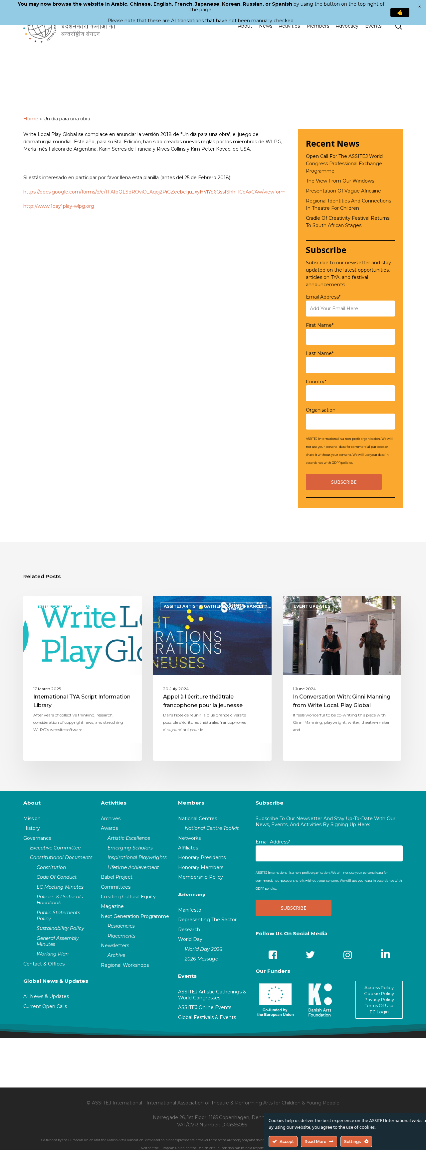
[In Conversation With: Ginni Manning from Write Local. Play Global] (342, 678)
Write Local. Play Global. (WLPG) (74, 606)
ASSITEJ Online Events (204, 1007)
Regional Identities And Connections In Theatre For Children (348, 204)
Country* (316, 382)
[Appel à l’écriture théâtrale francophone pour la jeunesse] (212, 678)
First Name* (319, 325)
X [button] (419, 7)
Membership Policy (200, 877)
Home (30, 119)
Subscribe (270, 803)
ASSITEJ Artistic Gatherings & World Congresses (212, 995)
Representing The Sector (207, 920)
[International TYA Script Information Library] (82, 678)
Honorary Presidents (202, 857)
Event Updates (312, 606)
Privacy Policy (379, 999)
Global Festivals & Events (207, 1017)
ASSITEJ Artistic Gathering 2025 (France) (213, 606)
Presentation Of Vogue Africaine (343, 191)
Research (189, 930)
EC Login (379, 1011)
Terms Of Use (379, 1005)
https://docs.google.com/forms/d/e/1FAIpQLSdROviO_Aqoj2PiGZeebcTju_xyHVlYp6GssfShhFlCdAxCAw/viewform (154, 192)
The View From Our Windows (340, 181)
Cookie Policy (379, 993)
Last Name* (319, 353)
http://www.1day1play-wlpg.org (58, 206)
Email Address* (323, 297)
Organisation (320, 410)
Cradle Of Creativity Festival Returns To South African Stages (347, 221)
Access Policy (379, 987)
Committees (115, 887)
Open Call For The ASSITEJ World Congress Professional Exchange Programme (344, 163)
